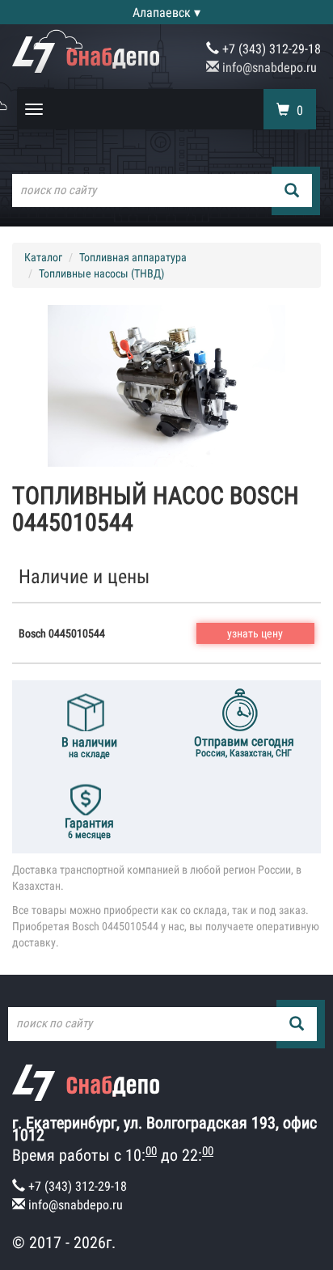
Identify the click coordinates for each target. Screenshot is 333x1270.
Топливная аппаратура (133, 257)
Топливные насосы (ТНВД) (101, 273)
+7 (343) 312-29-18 (270, 49)
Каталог (43, 257)
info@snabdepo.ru (268, 67)
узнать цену (255, 633)
